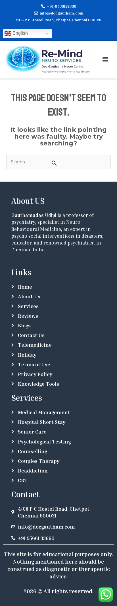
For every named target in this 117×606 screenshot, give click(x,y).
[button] (105, 59)
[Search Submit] (54, 163)
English (19, 33)
